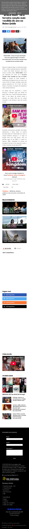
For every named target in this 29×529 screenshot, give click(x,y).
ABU (4, 494)
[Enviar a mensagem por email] (17, 31)
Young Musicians (7, 488)
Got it (19, 13)
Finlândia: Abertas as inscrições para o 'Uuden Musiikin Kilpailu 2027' (19, 399)
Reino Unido (15, 184)
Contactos (5, 501)
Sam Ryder (5, 187)
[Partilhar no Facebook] (4, 31)
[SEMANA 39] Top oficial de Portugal (13, 394)
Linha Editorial (6, 497)
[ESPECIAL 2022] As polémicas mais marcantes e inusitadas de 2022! (14, 193)
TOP (12, 187)
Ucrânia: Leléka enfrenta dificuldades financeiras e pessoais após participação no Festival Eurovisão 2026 (19, 408)
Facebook (10, 175)
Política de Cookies (8, 505)
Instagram (22, 175)
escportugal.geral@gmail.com (11, 475)
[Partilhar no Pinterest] (13, 31)
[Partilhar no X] (9, 31)
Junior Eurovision (7, 492)
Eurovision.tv (6, 490)
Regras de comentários (8, 503)
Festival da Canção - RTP (9, 486)
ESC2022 (7, 184)
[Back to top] (25, 525)
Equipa (5, 499)
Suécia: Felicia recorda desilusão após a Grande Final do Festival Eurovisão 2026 (19, 416)
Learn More (12, 13)
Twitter (16, 175)
